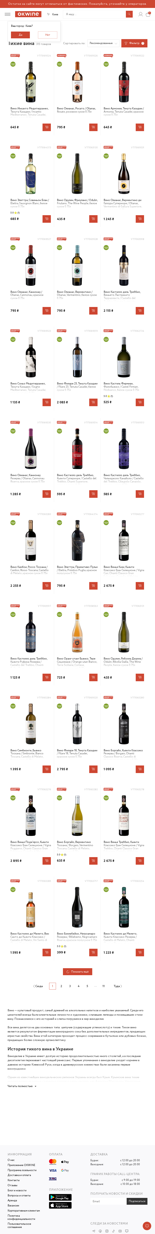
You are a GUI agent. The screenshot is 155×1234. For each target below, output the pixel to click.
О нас (11, 1160)
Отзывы (12, 1185)
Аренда (12, 1200)
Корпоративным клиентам (24, 1210)
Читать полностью (20, 1086)
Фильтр (136, 43)
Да (20, 35)
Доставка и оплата (19, 1175)
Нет (47, 35)
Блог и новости (17, 1190)
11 (103, 986)
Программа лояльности (22, 1170)
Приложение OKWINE (21, 1165)
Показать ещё (80, 972)
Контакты (14, 1180)
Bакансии (13, 1205)
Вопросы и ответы (19, 1195)
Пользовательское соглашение (19, 1225)
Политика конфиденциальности (21, 1217)
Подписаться (137, 1201)
